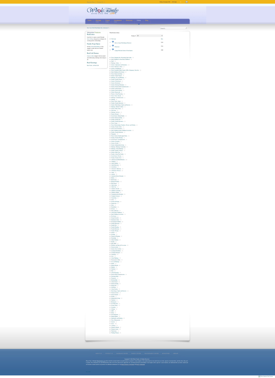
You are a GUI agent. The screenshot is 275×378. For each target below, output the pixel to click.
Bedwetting (114, 179)
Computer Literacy (115, 196)
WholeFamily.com (101, 361)
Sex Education (114, 303)
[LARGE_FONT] (182, 2)
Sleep (112, 312)
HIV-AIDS (113, 243)
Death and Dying (115, 201)
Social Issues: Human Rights (117, 116)
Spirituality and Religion (116, 318)
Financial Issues (115, 292)
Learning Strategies (115, 252)
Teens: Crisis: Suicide (116, 95)
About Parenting (115, 272)
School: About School (116, 88)
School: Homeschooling (116, 117)
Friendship (113, 238)
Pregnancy (113, 278)
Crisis (112, 199)
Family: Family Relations (117, 132)
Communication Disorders (117, 194)
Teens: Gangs (114, 123)
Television (113, 110)
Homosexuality (114, 247)
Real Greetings (92, 62)
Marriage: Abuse (115, 63)
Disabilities (114, 207)
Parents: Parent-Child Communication (119, 86)
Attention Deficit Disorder (117, 176)
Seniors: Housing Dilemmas (117, 85)
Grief (112, 61)
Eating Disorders (115, 218)
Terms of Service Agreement (127, 364)
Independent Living (115, 298)
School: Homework (115, 92)
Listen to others (90, 56)
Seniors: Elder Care (115, 152)
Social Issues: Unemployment (118, 139)
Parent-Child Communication (118, 274)
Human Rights (114, 316)
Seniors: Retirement (115, 83)
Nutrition (113, 269)
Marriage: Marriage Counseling (118, 147)
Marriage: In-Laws (115, 112)
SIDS (112, 311)
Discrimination (114, 314)
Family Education (115, 223)
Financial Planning (115, 236)
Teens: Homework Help (116, 74)
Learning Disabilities (116, 250)
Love (112, 256)
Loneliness (113, 254)
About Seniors (114, 289)
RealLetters (91, 34)
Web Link (113, 39)
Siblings (113, 309)
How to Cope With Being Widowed (123, 43)
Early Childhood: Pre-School (117, 72)
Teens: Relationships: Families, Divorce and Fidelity (123, 125)
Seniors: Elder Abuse (116, 108)
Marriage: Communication (117, 97)
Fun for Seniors (114, 294)
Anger (112, 172)
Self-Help (113, 287)
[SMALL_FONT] (179, 2)
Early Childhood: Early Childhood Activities (121, 130)
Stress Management (115, 320)
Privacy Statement (140, 364)
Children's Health (115, 188)
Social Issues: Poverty (116, 156)
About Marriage (114, 258)
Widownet (117, 46)
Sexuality (113, 307)
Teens (112, 323)
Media (112, 263)
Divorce (113, 209)
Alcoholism (114, 167)
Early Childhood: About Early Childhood (120, 59)
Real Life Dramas (93, 53)
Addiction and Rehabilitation (118, 159)
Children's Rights (115, 192)
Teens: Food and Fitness (116, 128)
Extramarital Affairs (115, 260)
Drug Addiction (114, 210)
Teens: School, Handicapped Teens (119, 136)
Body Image (114, 183)
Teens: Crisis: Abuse (116, 101)
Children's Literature (116, 190)
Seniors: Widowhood (116, 81)
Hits (162, 39)
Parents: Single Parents (116, 75)
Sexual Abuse (114, 305)
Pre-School (113, 216)
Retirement (113, 302)
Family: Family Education (117, 103)
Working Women (115, 333)
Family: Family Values (116, 127)
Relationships (114, 280)
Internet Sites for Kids (116, 249)
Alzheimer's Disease (116, 170)
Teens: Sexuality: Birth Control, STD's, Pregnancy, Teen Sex (125, 70)
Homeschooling (114, 283)
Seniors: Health (114, 143)
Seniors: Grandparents (116, 68)
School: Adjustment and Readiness (119, 65)
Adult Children (114, 163)
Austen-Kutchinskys (95, 46)
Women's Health (115, 327)
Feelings (113, 234)
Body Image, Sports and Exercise (118, 291)
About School (114, 281)
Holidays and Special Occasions (118, 245)
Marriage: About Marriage (117, 148)
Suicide (113, 322)
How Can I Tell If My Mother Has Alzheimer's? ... (98, 28)
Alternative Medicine (116, 168)
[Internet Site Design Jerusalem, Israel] (265, 376)
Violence (113, 325)
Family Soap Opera (93, 44)
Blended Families (115, 181)
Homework (113, 285)
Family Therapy (114, 230)
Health (112, 241)
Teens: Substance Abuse (116, 66)
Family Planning (115, 227)
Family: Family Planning (117, 137)
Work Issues (114, 331)
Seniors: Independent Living (117, 145)
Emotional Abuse (115, 219)
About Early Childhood (116, 212)
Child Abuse (114, 185)
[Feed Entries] (186, 1)
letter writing (90, 39)
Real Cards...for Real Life (93, 65)
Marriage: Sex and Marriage (117, 77)
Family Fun (114, 225)
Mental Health (114, 265)
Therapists (113, 134)
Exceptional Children (116, 221)
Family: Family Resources (117, 121)
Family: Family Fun (115, 119)
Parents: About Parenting (117, 94)
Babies (112, 178)
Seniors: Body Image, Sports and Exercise (120, 105)
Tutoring (113, 99)
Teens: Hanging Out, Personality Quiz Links (121, 57)
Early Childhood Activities (117, 214)
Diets (112, 205)
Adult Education (115, 165)
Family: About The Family (117, 154)
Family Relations (115, 229)
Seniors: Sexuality (115, 141)
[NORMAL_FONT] (181, 2)
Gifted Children (114, 240)
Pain (112, 271)
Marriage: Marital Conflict (117, 106)
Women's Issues (114, 329)
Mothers (113, 267)
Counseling (113, 198)
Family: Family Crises (116, 157)
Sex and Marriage (115, 261)
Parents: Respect (115, 114)
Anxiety (113, 174)
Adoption (113, 161)
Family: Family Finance (116, 79)
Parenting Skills (114, 276)
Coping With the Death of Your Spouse (124, 50)
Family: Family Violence (117, 150)
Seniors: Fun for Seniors (116, 90)
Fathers (113, 232)
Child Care (113, 187)
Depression (113, 203)
